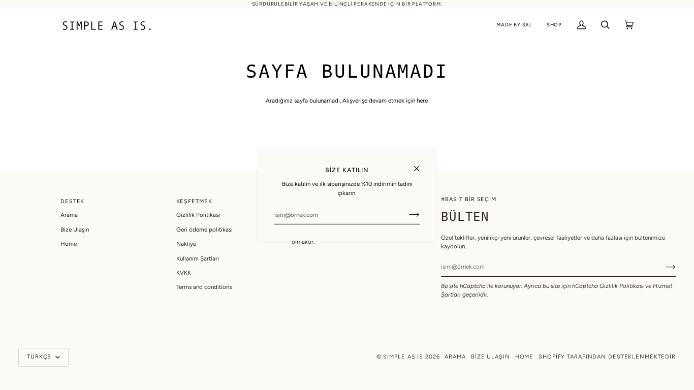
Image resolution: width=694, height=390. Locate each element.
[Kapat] (421, 164)
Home (68, 243)
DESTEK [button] (72, 201)
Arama (69, 214)
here (422, 100)
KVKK (183, 272)
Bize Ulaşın (74, 229)
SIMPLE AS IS (403, 356)
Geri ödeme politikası (204, 229)
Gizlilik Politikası (622, 285)
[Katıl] (406, 215)
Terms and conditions (204, 286)
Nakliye (186, 243)
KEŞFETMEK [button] (194, 201)
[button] (514, 25)
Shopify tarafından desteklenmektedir (607, 356)
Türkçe (40, 356)
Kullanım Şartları (197, 258)
